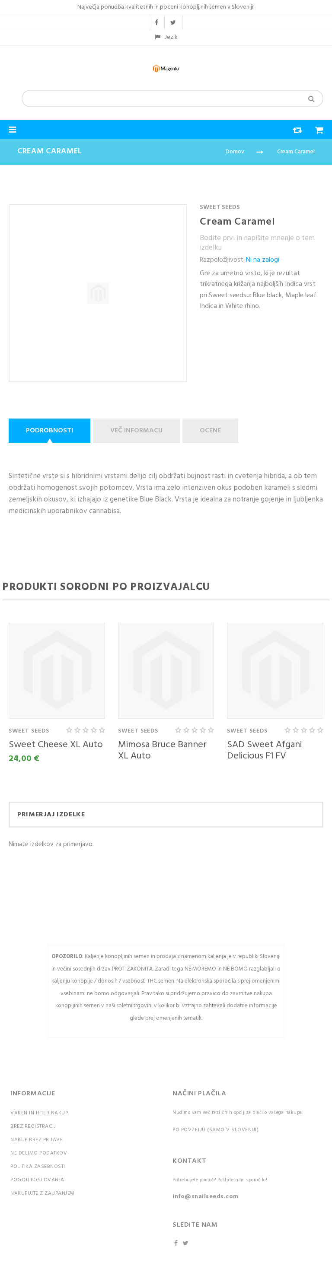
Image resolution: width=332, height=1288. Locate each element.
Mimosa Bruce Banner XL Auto (162, 750)
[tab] (51, 431)
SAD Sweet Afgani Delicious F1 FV (264, 750)
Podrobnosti (49, 430)
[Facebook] (176, 1244)
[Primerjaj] (293, 132)
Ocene (210, 430)
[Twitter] (186, 1244)
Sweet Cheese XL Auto (56, 744)
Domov (235, 151)
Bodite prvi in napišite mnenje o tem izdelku (257, 243)
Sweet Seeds (220, 207)
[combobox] (172, 98)
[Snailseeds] (166, 68)
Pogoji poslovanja (37, 1180)
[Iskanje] (311, 98)
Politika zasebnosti (37, 1166)
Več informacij (136, 430)
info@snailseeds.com (205, 1197)
